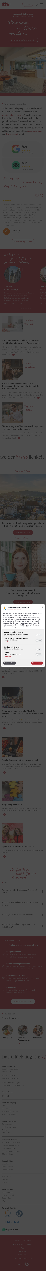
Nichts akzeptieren (9, 663)
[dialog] (23, 635)
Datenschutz (17, 609)
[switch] (38, 635)
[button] (37, 635)
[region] (23, 644)
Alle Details (8, 642)
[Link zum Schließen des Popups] (42, 607)
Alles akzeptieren (37, 663)
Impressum (10, 609)
